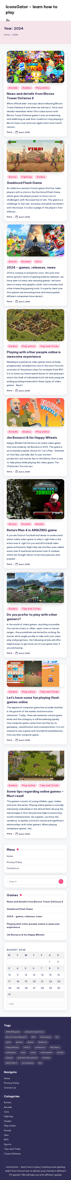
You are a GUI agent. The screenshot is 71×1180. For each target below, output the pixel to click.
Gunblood (42, 1042)
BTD (33, 1037)
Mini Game (54, 1047)
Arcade (13, 88)
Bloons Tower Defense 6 (16, 1037)
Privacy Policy (14, 862)
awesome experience (34, 1032)
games (30, 1042)
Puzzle (7, 1130)
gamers (19, 1042)
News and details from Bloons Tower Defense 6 (35, 901)
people (60, 1052)
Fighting (26, 177)
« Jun (11, 1004)
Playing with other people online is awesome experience (33, 925)
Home (10, 856)
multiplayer (11, 1052)
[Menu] (7, 20)
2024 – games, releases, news (31, 267)
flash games (45, 1037)
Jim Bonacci (40, 1047)
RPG (6, 1139)
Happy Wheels (12, 1047)
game (8, 1042)
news (23, 1052)
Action (13, 177)
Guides (26, 88)
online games (46, 1052)
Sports (7, 1144)
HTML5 (27, 1047)
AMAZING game (13, 1032)
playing (9, 1058)
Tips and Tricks (49, 346)
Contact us (13, 868)
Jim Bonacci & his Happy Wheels (32, 438)
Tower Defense (12, 1153)
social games (27, 1063)
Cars (38, 261)
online (33, 1052)
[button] (61, 881)
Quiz (6, 1134)
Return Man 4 (11, 1063)
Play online (42, 88)
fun (57, 1037)
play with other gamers (27, 1058)
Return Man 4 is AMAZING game (32, 530)
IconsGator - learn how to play (31, 9)
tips (40, 1063)
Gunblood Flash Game (24, 183)
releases (46, 1058)
